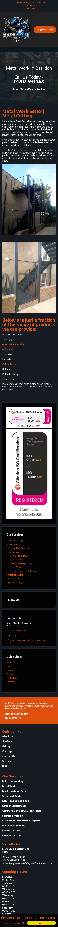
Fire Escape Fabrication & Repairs (21, 571)
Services (10, 666)
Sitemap (10, 681)
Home (15, 89)
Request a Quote (45, 29)
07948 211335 (29, 8)
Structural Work (13, 552)
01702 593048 (29, 5)
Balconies (7, 349)
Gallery (9, 670)
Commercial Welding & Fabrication (22, 563)
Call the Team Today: (16, 715)
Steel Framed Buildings (16, 555)
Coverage (10, 674)
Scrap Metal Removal (16, 559)
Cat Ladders (9, 364)
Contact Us (11, 678)
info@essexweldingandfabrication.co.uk (29, 2)
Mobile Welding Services (17, 548)
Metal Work (11, 544)
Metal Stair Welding (15, 574)
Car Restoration (13, 578)
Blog (8, 685)
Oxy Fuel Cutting (14, 582)
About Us (10, 662)
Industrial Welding (14, 540)
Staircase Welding (14, 567)
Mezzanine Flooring (13, 344)
